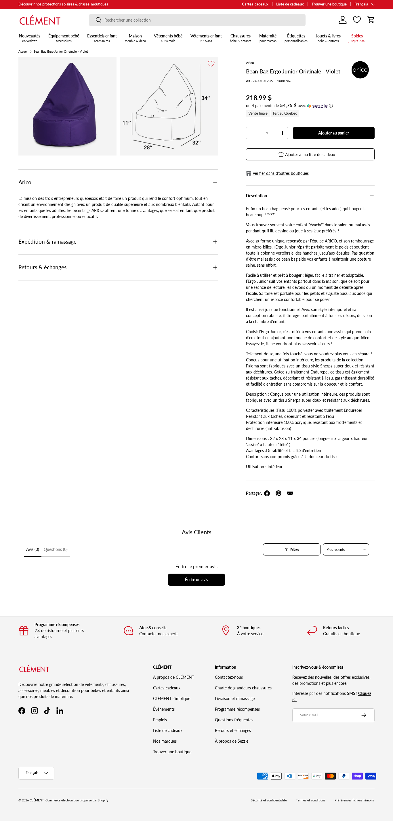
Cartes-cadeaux (255, 4)
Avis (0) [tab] (32, 549)
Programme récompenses (237, 709)
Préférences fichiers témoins (355, 800)
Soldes (357, 38)
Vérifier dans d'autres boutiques (281, 173)
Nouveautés (29, 38)
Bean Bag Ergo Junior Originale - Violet (60, 51)
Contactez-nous (229, 677)
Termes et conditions (310, 800)
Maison (135, 38)
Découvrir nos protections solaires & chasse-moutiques (63, 4)
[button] (371, 20)
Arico (250, 62)
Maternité (267, 38)
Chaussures (240, 38)
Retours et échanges (233, 730)
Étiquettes (296, 38)
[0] (356, 20)
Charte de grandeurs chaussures (243, 687)
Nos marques (165, 741)
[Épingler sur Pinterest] (278, 493)
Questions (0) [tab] (56, 549)
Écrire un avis (196, 579)
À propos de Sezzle (231, 741)
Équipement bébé (63, 38)
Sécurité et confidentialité (269, 800)
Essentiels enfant (102, 38)
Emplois (160, 719)
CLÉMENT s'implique (171, 698)
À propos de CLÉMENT (173, 677)
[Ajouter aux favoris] (211, 64)
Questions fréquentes (234, 719)
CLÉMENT (37, 800)
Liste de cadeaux (290, 4)
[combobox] (197, 20)
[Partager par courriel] (290, 493)
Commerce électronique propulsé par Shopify (76, 800)
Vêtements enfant (206, 38)
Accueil (23, 51)
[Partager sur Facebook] (267, 493)
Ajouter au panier (333, 132)
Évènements (164, 709)
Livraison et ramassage (235, 698)
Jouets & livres (328, 38)
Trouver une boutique (329, 4)
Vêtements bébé (168, 38)
